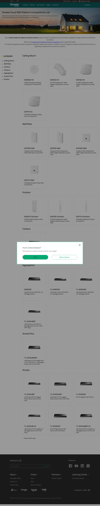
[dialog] (50, 253)
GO (35, 257)
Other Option (64, 257)
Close (80, 245)
